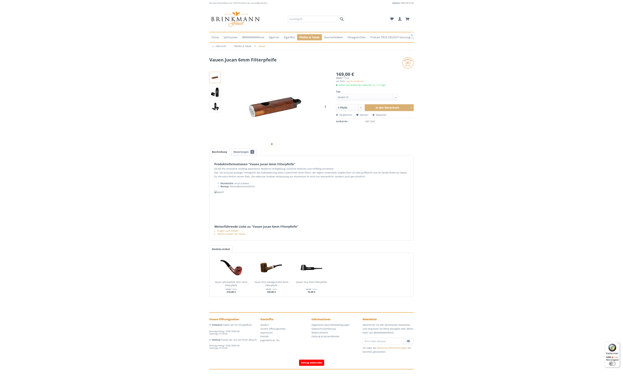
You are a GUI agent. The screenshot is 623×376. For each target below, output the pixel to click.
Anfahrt (264, 324)
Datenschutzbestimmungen (392, 347)
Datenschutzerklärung (324, 328)
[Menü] (618, 344)
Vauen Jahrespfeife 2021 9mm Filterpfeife (231, 284)
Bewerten (381, 114)
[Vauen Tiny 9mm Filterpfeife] (311, 267)
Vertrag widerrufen (311, 362)
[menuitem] (316, 19)
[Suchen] (341, 19)
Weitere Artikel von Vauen (231, 233)
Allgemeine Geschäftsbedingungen (331, 324)
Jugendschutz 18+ (270, 340)
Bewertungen (243, 151)
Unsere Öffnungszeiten (273, 328)
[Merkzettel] (392, 19)
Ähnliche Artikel (221, 249)
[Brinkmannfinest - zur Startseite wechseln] (235, 19)
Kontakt (264, 336)
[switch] (612, 364)
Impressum (266, 332)
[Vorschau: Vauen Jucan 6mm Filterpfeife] (215, 77)
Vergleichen (345, 114)
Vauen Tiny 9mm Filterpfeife (311, 282)
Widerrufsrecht (320, 332)
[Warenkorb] (409, 19)
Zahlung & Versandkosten (325, 336)
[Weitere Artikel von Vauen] (408, 63)
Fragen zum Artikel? (228, 230)
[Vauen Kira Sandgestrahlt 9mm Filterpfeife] (271, 267)
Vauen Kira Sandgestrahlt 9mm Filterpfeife (271, 284)
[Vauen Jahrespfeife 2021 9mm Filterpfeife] (231, 267)
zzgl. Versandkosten (355, 81)
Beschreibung (219, 151)
